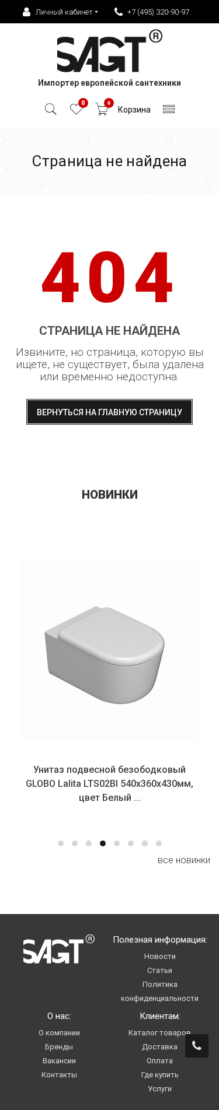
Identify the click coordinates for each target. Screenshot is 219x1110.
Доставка (160, 1046)
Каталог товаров (159, 1032)
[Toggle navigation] (169, 112)
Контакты (59, 1074)
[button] (61, 843)
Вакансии (59, 1060)
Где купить (160, 1074)
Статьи (159, 970)
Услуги (160, 1088)
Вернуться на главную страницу (109, 412)
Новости (160, 956)
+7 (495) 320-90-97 (158, 12)
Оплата (160, 1060)
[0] (76, 112)
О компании (59, 1032)
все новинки (184, 860)
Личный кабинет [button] (64, 12)
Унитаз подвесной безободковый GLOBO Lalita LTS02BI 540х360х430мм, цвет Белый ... (109, 783)
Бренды (59, 1046)
